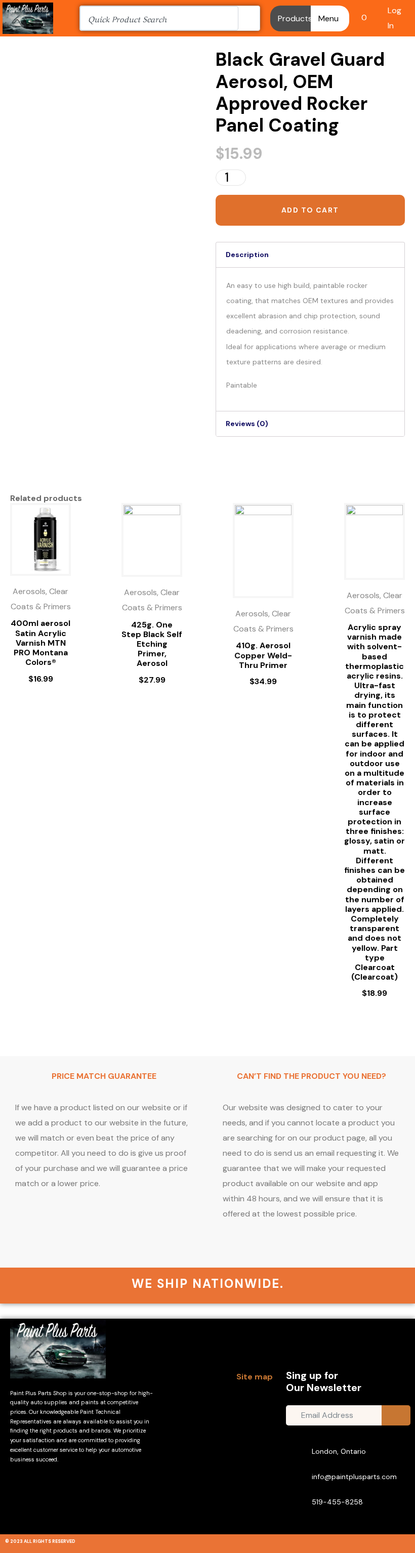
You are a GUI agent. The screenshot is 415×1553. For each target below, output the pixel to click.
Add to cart (310, 210)
